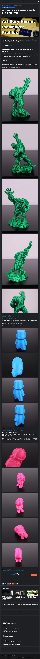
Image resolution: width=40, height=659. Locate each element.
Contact (8, 657)
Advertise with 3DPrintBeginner (26, 657)
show (11, 45)
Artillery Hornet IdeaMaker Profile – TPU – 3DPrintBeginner (13, 570)
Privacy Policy (12, 657)
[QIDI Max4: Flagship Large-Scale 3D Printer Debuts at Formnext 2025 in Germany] (20, 593)
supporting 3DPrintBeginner (12, 574)
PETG (3, 40)
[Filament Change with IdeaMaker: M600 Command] (32, 593)
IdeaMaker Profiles (8, 5)
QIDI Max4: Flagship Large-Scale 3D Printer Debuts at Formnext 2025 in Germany (20, 597)
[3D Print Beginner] (20, 1)
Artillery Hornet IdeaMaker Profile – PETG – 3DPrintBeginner (13, 430)
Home (4, 5)
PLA (13, 65)
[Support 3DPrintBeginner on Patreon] (34, 575)
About (5, 657)
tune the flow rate (14, 55)
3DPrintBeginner (5, 15)
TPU (7, 40)
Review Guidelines (17, 657)
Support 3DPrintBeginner (35, 657)
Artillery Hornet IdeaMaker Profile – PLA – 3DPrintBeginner (13, 316)
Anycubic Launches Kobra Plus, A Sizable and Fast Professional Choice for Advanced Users (7, 597)
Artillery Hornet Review (29, 40)
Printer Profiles (12, 7)
